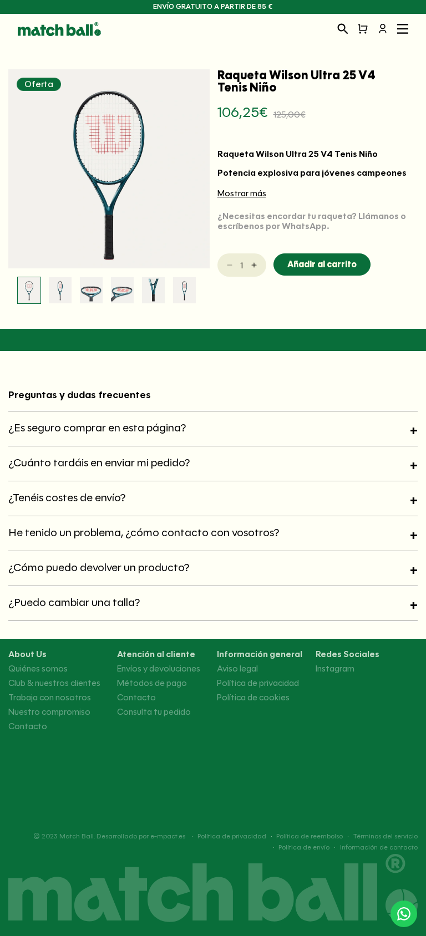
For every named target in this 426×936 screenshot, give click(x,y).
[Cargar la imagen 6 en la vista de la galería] (184, 290)
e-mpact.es (167, 836)
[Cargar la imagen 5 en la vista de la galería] (153, 290)
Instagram (335, 668)
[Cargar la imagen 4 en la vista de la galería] (122, 290)
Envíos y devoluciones (158, 668)
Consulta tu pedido (154, 712)
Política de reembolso (309, 836)
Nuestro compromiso (49, 712)
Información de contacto (379, 847)
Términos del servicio (385, 836)
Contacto (27, 726)
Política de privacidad (258, 683)
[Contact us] (403, 914)
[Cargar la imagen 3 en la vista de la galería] (91, 290)
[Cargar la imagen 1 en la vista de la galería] (29, 290)
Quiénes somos (38, 668)
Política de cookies (253, 697)
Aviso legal (237, 668)
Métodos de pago (152, 683)
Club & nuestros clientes (54, 683)
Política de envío (303, 847)
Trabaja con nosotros (49, 697)
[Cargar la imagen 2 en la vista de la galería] (60, 290)
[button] (342, 28)
